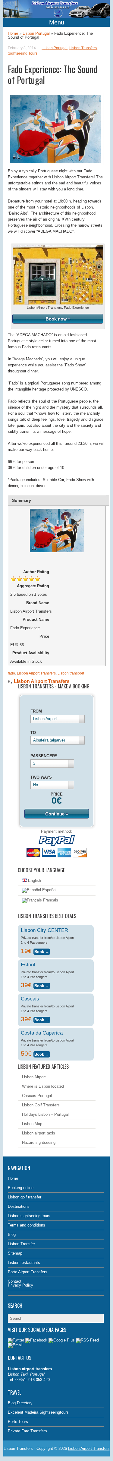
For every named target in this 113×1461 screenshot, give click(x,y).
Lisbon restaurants (24, 1262)
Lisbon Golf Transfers (41, 1105)
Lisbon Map (32, 1123)
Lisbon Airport (34, 1077)
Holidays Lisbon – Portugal (45, 1114)
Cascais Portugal (37, 1095)
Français (50, 900)
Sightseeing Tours (22, 53)
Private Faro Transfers (27, 1431)
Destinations (19, 1206)
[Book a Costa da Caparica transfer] (41, 1053)
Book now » (58, 318)
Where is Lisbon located (43, 1086)
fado (11, 673)
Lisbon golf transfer (24, 1197)
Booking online (20, 1187)
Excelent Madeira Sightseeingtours (38, 1412)
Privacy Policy (20, 1285)
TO (33, 733)
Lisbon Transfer (21, 1244)
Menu (56, 22)
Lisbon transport (71, 673)
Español (48, 890)
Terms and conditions (26, 1225)
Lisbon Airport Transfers (36, 673)
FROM (36, 711)
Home (13, 33)
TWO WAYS (41, 777)
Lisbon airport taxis (38, 1133)
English (34, 880)
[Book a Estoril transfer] (41, 984)
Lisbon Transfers (83, 48)
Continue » (56, 813)
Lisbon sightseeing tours (29, 1216)
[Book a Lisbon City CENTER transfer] (41, 950)
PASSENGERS (44, 756)
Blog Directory (20, 1403)
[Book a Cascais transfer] (41, 1019)
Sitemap (15, 1253)
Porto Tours (18, 1421)
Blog (12, 1234)
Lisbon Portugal (36, 33)
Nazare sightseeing (38, 1142)
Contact (14, 1281)
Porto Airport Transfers (27, 1272)
